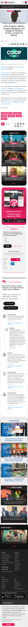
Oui (6, 238)
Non (6, 240)
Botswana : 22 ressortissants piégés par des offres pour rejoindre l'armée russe (12, 6)
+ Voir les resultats (17, 246)
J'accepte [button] (8, 624)
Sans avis (7, 242)
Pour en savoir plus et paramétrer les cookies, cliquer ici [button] (12, 620)
